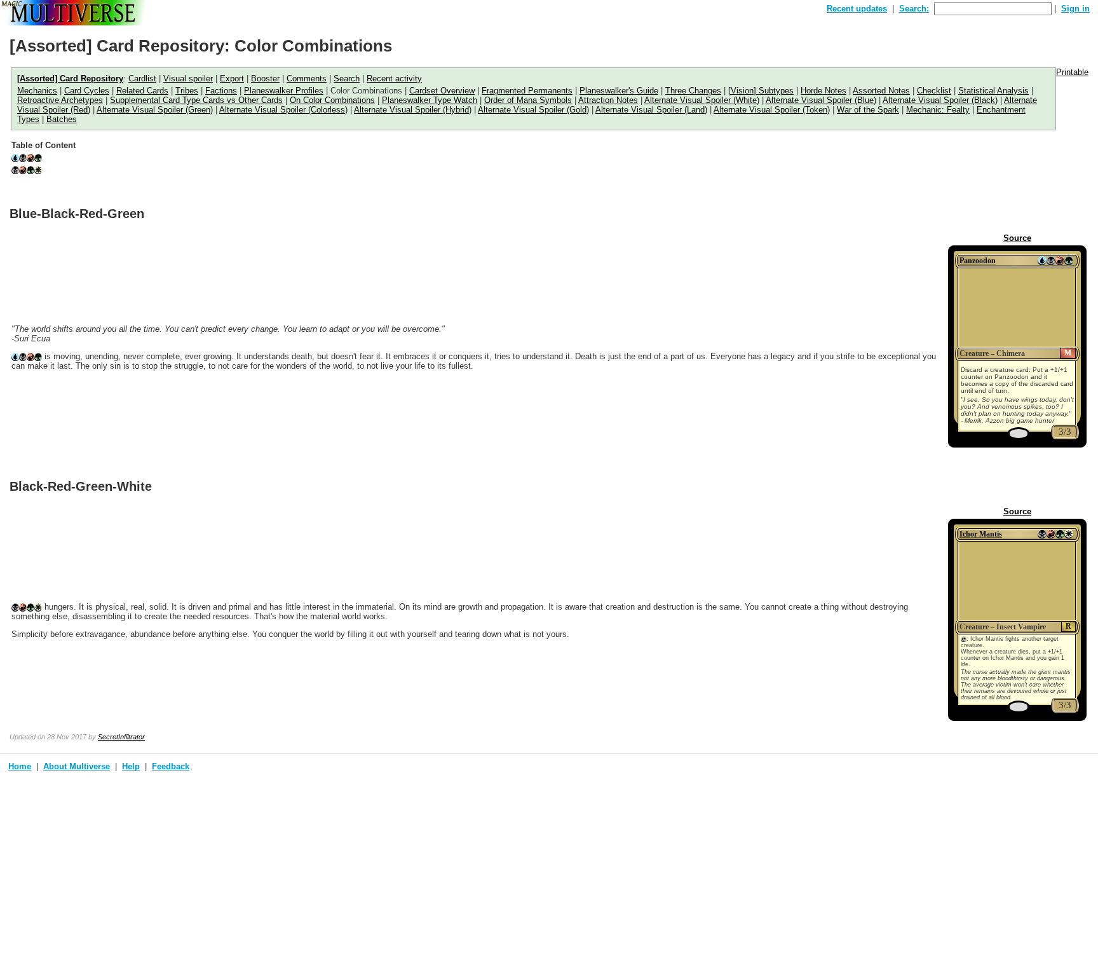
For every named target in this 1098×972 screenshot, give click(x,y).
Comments (307, 78)
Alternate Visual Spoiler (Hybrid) (412, 109)
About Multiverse (76, 766)
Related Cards (142, 90)
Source (1017, 238)
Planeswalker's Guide (619, 90)
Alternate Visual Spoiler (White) (701, 100)
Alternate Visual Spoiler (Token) (772, 109)
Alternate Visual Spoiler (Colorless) (283, 109)
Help (131, 766)
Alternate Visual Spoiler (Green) (155, 109)
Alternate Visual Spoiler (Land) (651, 109)
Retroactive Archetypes (60, 100)
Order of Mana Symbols (528, 100)
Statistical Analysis (993, 90)
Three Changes (693, 90)
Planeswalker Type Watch (429, 100)
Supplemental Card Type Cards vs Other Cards (196, 100)
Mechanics (37, 90)
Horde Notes (823, 90)
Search (347, 78)
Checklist (934, 90)
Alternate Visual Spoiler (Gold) (533, 109)
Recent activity (394, 78)
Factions (221, 90)
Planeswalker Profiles (283, 90)
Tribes (186, 90)
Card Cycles (86, 90)
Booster (265, 78)
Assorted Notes (881, 90)
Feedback (170, 766)
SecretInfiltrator (121, 737)
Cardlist (142, 78)
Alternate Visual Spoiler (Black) (940, 100)
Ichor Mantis (980, 534)
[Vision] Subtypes (761, 90)
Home (19, 766)
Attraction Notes (608, 100)
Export (232, 78)
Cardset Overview (442, 90)
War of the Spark (868, 109)
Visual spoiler (188, 78)
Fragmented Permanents (527, 90)
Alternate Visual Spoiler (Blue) (821, 100)
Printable (1072, 72)
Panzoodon (977, 260)
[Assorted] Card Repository (70, 78)
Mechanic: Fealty (938, 109)
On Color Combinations (332, 100)
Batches (61, 119)
